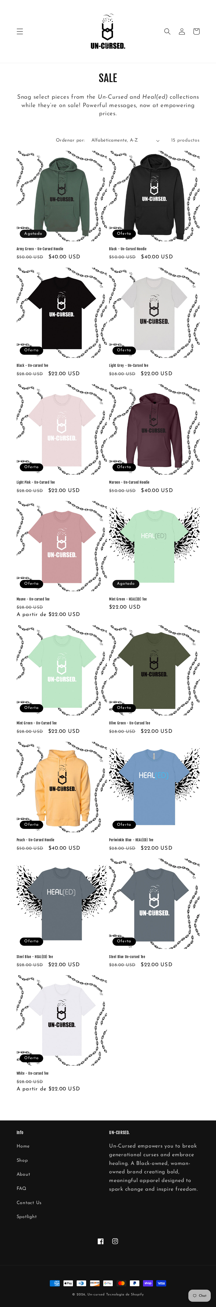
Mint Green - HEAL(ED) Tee (128, 599)
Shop (22, 1160)
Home (23, 1146)
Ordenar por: (70, 140)
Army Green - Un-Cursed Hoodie (40, 249)
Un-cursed (96, 1294)
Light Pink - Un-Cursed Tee (36, 482)
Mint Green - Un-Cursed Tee (37, 723)
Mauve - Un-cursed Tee (33, 599)
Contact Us (29, 1203)
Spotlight (27, 1217)
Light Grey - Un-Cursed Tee (129, 365)
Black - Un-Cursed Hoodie (127, 249)
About (23, 1174)
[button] (20, 31)
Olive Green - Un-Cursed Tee (129, 723)
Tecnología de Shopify (125, 1294)
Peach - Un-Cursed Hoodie (36, 840)
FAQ (22, 1188)
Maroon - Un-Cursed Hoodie (129, 482)
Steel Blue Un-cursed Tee (127, 957)
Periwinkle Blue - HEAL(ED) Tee (131, 840)
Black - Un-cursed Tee (33, 365)
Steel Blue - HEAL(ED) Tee (35, 957)
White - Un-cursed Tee (33, 1073)
